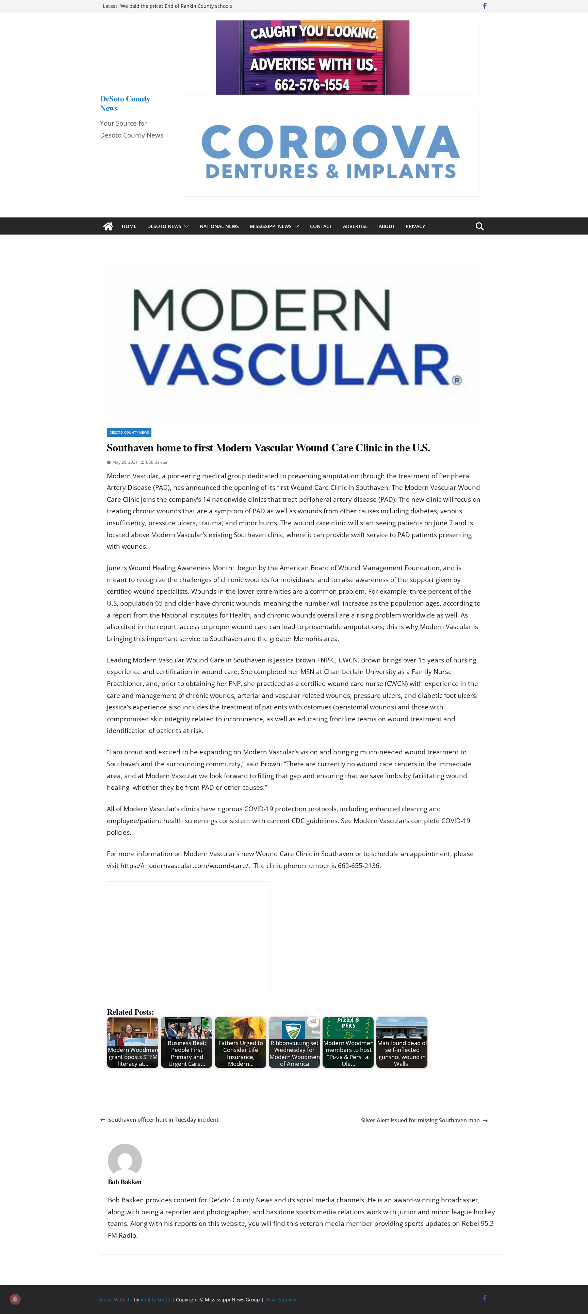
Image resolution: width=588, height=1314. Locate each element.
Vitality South (155, 1299)
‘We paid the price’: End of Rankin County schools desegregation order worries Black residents (176, 9)
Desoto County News (129, 432)
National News (219, 226)
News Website (116, 1299)
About (387, 226)
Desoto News (164, 226)
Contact (321, 226)
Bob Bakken (157, 462)
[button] (185, 226)
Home (129, 226)
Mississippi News (271, 226)
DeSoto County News (125, 103)
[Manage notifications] (15, 1299)
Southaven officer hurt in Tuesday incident (163, 1119)
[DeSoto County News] (108, 226)
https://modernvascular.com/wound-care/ (184, 865)
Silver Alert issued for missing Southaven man (420, 1120)
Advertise (355, 226)
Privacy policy (280, 1299)
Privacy (415, 226)
